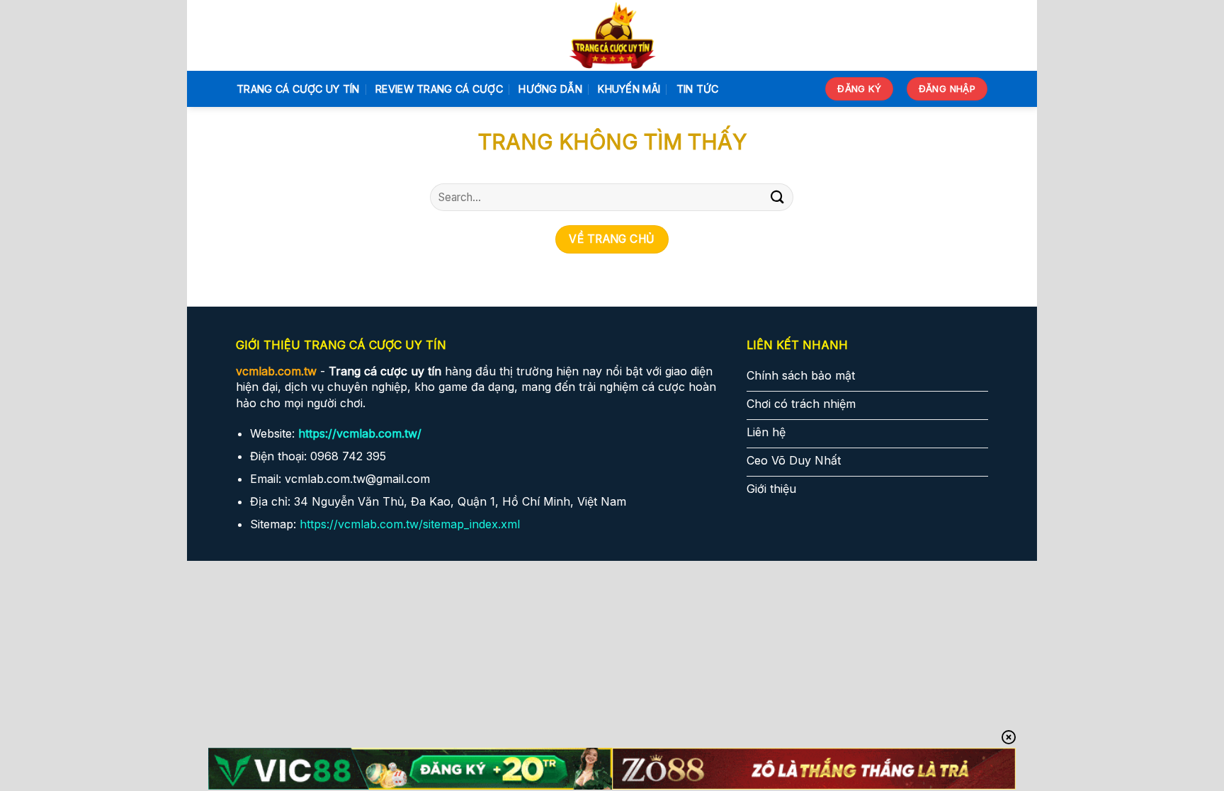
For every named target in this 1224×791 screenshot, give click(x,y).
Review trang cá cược (439, 89)
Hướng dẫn (550, 89)
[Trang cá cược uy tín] (612, 35)
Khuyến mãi (629, 89)
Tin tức (697, 89)
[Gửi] (777, 197)
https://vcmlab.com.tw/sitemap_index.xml (410, 524)
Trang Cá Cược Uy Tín (298, 89)
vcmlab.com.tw (276, 371)
